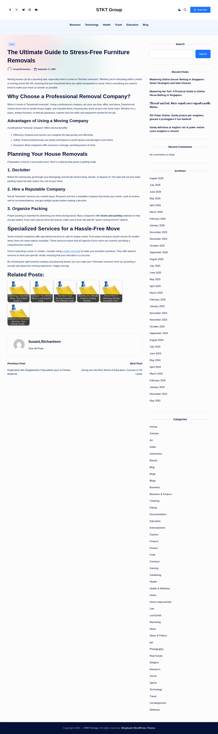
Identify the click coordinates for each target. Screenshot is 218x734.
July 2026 (155, 185)
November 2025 (158, 239)
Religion (154, 662)
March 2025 (156, 292)
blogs (153, 474)
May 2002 (155, 400)
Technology (156, 689)
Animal (153, 426)
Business (155, 487)
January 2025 (157, 306)
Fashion (154, 534)
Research (155, 669)
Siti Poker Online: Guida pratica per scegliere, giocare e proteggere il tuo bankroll (177, 117)
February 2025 (158, 299)
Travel (153, 696)
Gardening (155, 575)
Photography (157, 649)
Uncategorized (158, 703)
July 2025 (155, 265)
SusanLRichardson (44, 342)
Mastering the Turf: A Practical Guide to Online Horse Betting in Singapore (177, 93)
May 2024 (155, 360)
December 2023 (158, 394)
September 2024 (159, 333)
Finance (154, 541)
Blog (12, 44)
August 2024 (156, 340)
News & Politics (158, 635)
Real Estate (156, 655)
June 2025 (155, 272)
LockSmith (155, 615)
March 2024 (156, 373)
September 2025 (159, 252)
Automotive (156, 453)
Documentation (158, 514)
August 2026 (156, 178)
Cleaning (154, 500)
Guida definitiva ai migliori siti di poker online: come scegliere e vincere (177, 129)
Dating (153, 507)
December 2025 (158, 232)
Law (152, 608)
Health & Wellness (160, 588)
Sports (153, 682)
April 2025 (155, 286)
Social (153, 676)
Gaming (154, 568)
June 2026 (155, 191)
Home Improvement (160, 602)
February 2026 (158, 218)
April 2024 (155, 367)
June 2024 (155, 353)
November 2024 (158, 319)
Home (153, 595)
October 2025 (157, 245)
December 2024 (158, 313)
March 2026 (156, 212)
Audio (153, 447)
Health (153, 581)
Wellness (155, 709)
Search (180, 44)
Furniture (155, 561)
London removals (71, 251)
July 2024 (155, 346)
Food (152, 554)
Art (151, 440)
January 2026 (157, 225)
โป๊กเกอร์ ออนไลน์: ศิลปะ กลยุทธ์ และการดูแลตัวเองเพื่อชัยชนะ (180, 105)
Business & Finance (161, 494)
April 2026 (155, 205)
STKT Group (109, 9)
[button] (200, 10)
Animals (154, 433)
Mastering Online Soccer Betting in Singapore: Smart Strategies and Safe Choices (177, 81)
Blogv (153, 480)
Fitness (154, 548)
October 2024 (157, 326)
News (153, 629)
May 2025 (155, 279)
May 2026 (155, 198)
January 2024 (157, 387)
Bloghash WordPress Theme (138, 728)
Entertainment (157, 527)
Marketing (155, 622)
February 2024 (158, 380)
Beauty (153, 460)
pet (151, 642)
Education (155, 521)
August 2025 (156, 259)
